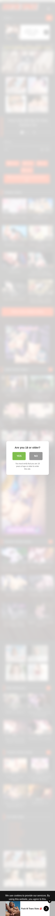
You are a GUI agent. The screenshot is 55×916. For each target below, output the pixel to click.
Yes (19, 456)
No (36, 456)
